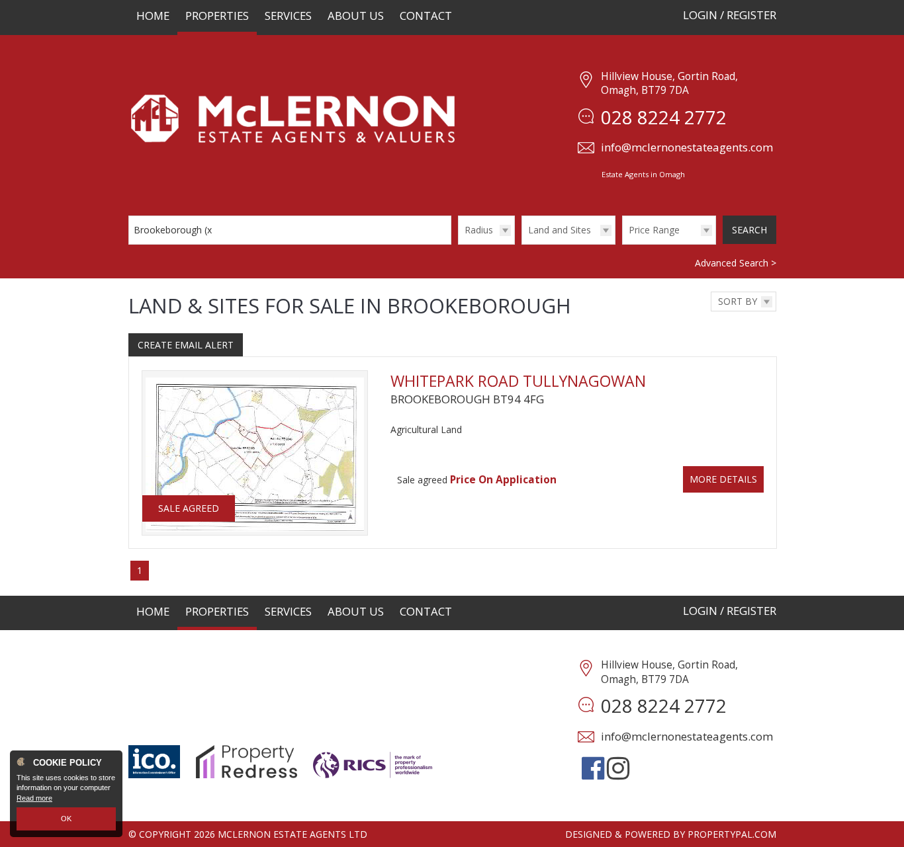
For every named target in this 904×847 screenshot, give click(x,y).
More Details (723, 479)
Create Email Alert (186, 345)
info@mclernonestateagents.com (687, 147)
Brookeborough (174, 229)
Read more (34, 798)
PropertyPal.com (732, 834)
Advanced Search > (735, 263)
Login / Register (729, 14)
